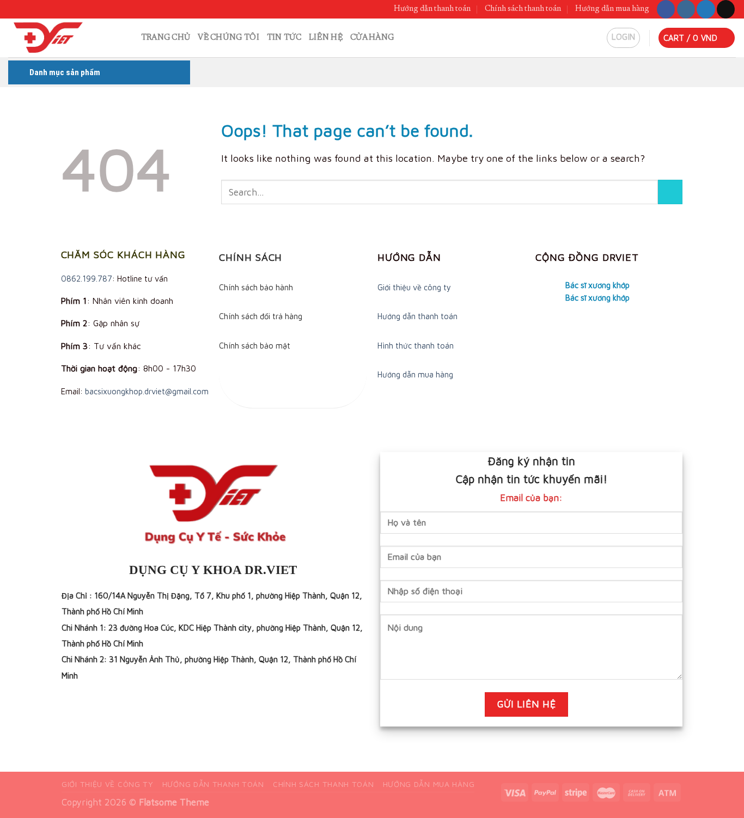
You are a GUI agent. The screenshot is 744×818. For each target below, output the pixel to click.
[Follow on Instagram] (686, 9)
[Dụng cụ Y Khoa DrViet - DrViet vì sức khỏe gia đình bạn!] (57, 38)
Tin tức (284, 38)
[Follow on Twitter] (706, 9)
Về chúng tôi (228, 38)
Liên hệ (326, 38)
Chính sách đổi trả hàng (260, 316)
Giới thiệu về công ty (414, 287)
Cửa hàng (372, 38)
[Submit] (670, 192)
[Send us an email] (726, 9)
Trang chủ (166, 38)
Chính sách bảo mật (254, 345)
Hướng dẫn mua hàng (612, 9)
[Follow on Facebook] (666, 9)
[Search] (128, 38)
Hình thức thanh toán (415, 345)
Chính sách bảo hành (256, 287)
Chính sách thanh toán (523, 9)
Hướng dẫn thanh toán (432, 9)
